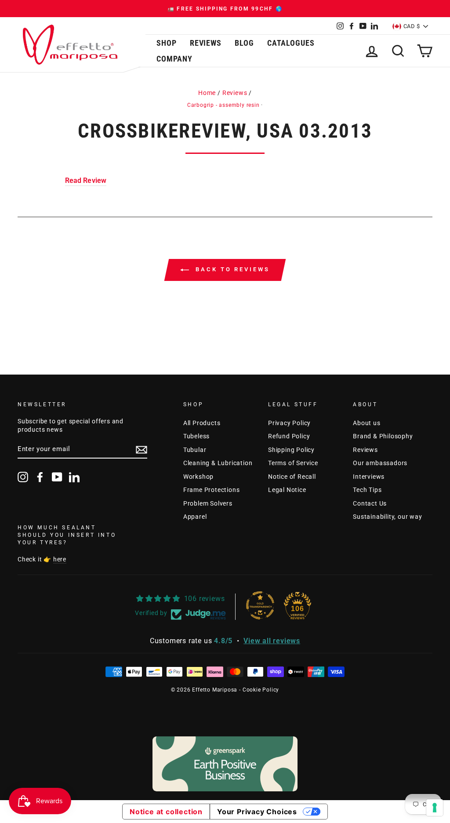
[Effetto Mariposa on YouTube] (57, 477)
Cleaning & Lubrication (218, 462)
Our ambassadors (380, 462)
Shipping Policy (291, 449)
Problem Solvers (207, 503)
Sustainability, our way (387, 516)
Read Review (86, 180)
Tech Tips (367, 489)
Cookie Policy (261, 690)
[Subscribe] (141, 449)
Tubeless (196, 436)
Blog (244, 42)
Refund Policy (289, 436)
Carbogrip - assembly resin (223, 105)
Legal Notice (287, 489)
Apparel (195, 516)
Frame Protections (211, 489)
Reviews (205, 42)
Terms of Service (293, 462)
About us (366, 422)
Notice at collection (166, 811)
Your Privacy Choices (257, 811)
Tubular (195, 449)
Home (207, 92)
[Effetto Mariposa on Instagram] (23, 477)
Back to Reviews (230, 269)
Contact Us (370, 503)
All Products (202, 422)
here (59, 559)
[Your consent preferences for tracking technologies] (434, 807)
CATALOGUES (291, 42)
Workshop (198, 476)
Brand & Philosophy (383, 436)
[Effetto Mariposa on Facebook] (40, 477)
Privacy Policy (289, 422)
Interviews (369, 476)
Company (174, 58)
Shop (166, 42)
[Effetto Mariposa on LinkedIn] (74, 477)
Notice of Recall (292, 476)
